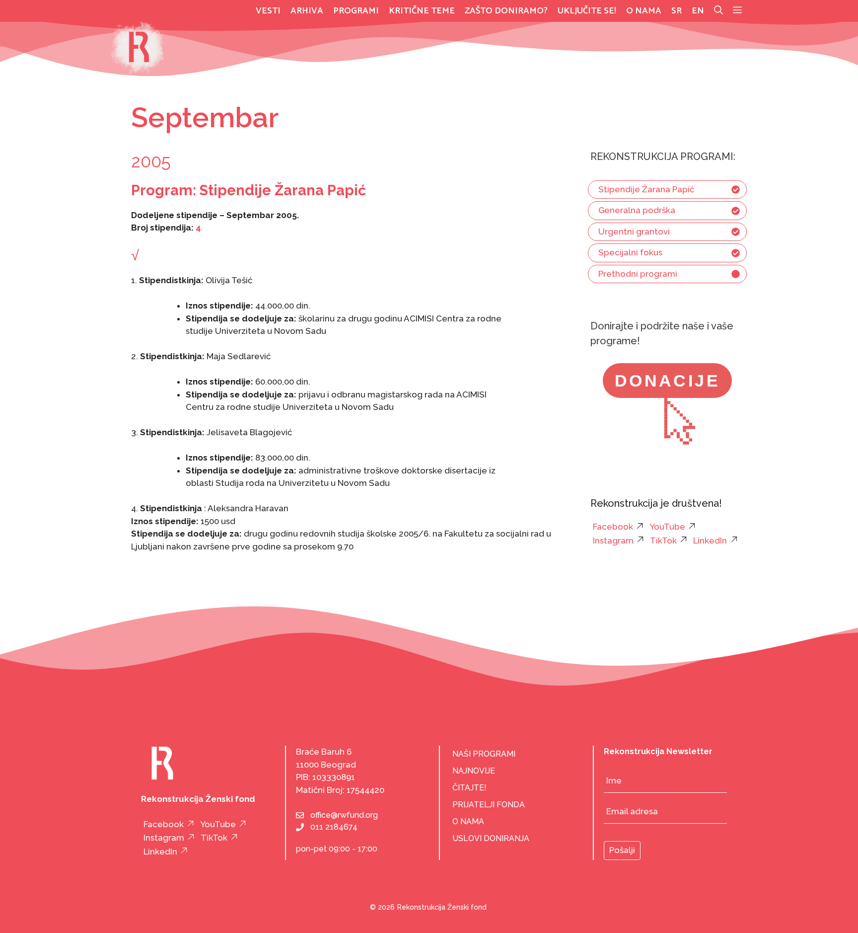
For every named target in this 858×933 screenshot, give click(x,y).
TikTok (663, 540)
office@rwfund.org (344, 815)
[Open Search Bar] (718, 11)
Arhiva (306, 10)
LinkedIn (710, 540)
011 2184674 (334, 827)
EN (698, 10)
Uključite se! (587, 10)
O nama (643, 10)
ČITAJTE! (469, 787)
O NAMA (468, 821)
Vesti (268, 10)
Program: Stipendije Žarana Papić (248, 190)
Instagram (613, 540)
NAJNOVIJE (473, 771)
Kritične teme (422, 10)
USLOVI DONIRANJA (490, 838)
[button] (737, 11)
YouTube (667, 527)
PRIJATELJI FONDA (488, 804)
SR (676, 10)
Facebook (613, 527)
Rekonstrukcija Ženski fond (442, 907)
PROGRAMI (356, 10)
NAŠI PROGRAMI (483, 754)
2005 (151, 161)
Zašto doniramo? (506, 10)
